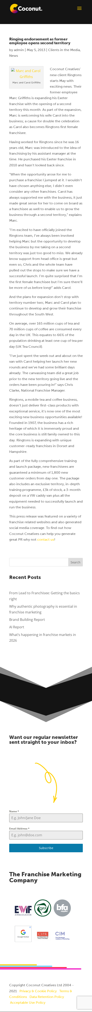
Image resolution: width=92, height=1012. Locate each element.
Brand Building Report (27, 619)
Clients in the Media (64, 50)
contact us (45, 539)
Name (14, 811)
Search (75, 562)
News (13, 56)
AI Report (16, 627)
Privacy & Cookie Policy (38, 991)
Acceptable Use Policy (27, 1003)
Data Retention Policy (47, 997)
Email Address (19, 828)
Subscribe (46, 848)
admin (19, 50)
